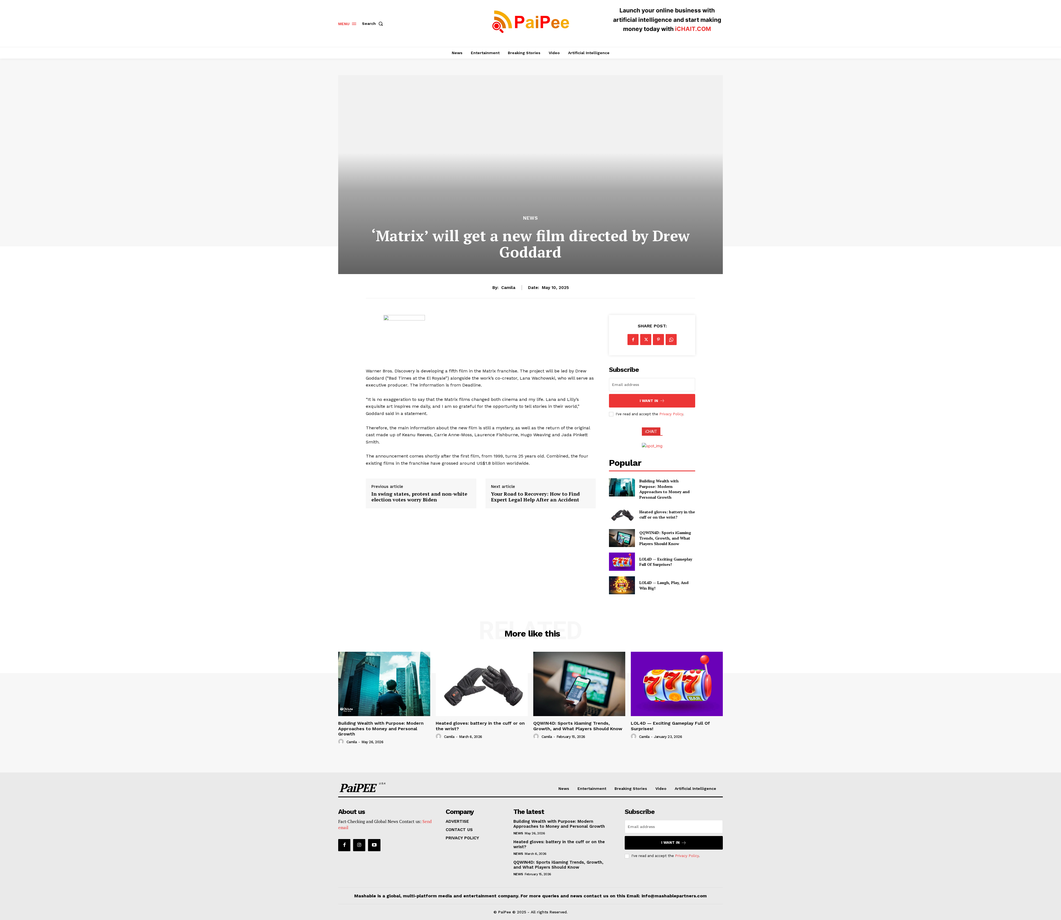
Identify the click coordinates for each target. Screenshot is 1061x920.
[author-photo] (341, 742)
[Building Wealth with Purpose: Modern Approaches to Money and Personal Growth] (622, 487)
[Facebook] (633, 339)
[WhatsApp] (671, 339)
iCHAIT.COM (693, 28)
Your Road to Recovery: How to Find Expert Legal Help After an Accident (535, 497)
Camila (508, 287)
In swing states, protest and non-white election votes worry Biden (419, 497)
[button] (373, 23)
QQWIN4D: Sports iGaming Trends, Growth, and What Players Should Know (665, 538)
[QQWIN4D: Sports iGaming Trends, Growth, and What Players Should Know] (622, 538)
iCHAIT (651, 431)
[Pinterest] (658, 339)
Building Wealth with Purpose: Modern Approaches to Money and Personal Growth (664, 489)
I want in (649, 401)
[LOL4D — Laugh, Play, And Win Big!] (622, 585)
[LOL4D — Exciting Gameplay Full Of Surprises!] (622, 562)
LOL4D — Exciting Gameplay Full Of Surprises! (665, 561)
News (530, 218)
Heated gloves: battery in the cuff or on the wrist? (667, 514)
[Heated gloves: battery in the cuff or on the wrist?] (622, 515)
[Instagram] (359, 845)
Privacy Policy (671, 414)
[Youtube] (374, 845)
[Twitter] (645, 339)
